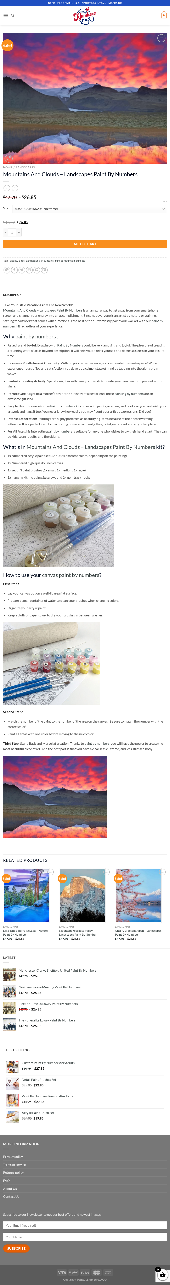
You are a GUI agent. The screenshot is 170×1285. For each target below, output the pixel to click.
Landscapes (25, 167)
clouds (13, 260)
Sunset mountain (65, 260)
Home (7, 167)
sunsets (80, 260)
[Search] (12, 15)
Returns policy (13, 1172)
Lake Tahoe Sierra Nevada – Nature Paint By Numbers (25, 932)
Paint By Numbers (70, 345)
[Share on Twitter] (21, 270)
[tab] (12, 295)
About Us (10, 1188)
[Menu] (5, 15)
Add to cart (85, 244)
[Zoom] (9, 159)
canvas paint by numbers (70, 575)
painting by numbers (129, 394)
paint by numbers (35, 336)
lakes (21, 260)
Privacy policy (13, 1156)
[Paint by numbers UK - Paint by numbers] (85, 15)
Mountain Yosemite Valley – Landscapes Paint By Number (78, 932)
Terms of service (14, 1164)
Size (5, 208)
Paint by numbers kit (65, 406)
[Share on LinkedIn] (44, 270)
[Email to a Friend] (29, 270)
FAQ (6, 1180)
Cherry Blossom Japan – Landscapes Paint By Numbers (138, 932)
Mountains (47, 260)
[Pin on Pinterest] (36, 270)
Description (12, 294)
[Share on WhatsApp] (7, 270)
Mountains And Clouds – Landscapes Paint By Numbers (43, 310)
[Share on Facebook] (14, 270)
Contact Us (11, 1196)
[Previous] (3, 907)
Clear (163, 201)
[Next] (167, 907)
